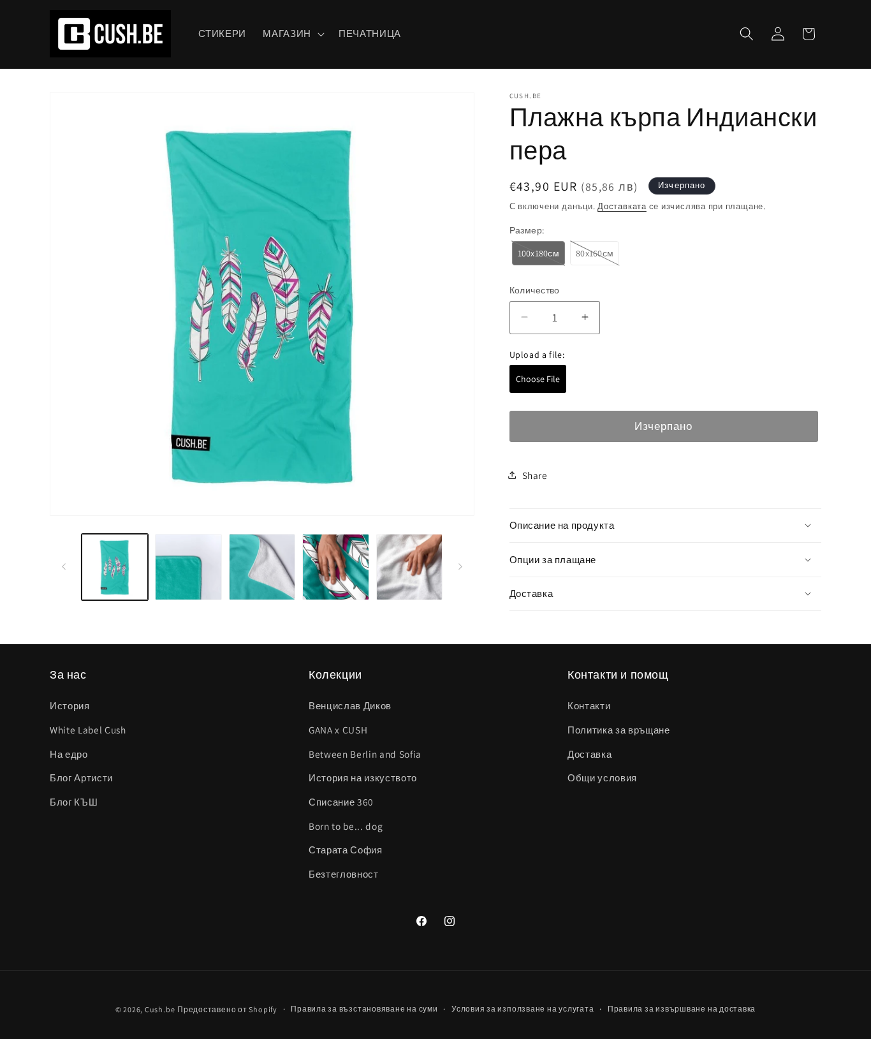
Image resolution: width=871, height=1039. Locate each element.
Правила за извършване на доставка (682, 1008)
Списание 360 (341, 801)
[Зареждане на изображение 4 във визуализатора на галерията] (335, 567)
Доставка (589, 754)
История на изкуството (363, 777)
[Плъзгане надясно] (460, 567)
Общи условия (602, 777)
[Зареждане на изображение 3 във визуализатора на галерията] (262, 567)
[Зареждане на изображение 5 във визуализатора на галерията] (409, 567)
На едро (69, 754)
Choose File (538, 379)
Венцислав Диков (350, 705)
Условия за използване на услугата (522, 1008)
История (70, 705)
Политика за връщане (618, 729)
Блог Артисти (81, 777)
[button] (292, 33)
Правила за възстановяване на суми (364, 1008)
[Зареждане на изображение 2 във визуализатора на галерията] (188, 567)
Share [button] (535, 474)
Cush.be (160, 1009)
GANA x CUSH (338, 729)
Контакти (588, 705)
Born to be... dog (346, 826)
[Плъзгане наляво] (64, 567)
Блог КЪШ (74, 801)
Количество (534, 289)
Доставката (622, 205)
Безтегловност (344, 873)
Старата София (346, 849)
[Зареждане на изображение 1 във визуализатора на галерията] (115, 567)
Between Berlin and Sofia (365, 754)
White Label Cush (88, 729)
